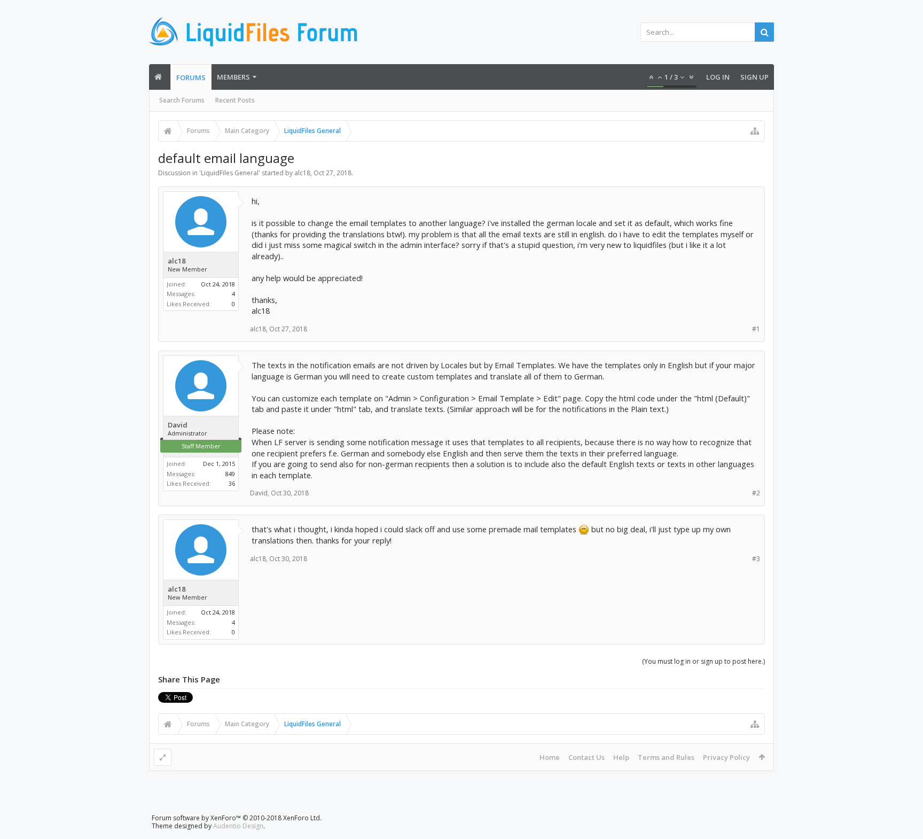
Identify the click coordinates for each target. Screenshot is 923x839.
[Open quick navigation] (754, 131)
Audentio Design (238, 825)
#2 (756, 493)
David (177, 425)
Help (621, 757)
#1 (756, 329)
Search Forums (182, 100)
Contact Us (586, 757)
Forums (191, 77)
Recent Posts (235, 100)
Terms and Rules (666, 757)
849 (230, 474)
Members (233, 77)
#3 (756, 559)
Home (549, 757)
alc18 (302, 172)
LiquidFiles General (230, 172)
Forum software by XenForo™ (237, 817)
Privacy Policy (726, 757)
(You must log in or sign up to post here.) (703, 661)
